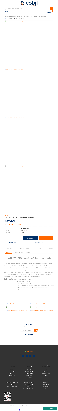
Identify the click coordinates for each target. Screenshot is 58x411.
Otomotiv (46, 369)
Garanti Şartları (29, 375)
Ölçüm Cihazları (46, 384)
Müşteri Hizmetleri (29, 380)
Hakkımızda (12, 371)
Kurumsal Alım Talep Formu (12, 382)
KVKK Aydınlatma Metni (12, 386)
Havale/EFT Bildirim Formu (29, 388)
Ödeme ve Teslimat (29, 371)
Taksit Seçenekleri (18, 252)
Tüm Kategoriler (46, 386)
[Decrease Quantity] (11, 238)
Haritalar (46, 380)
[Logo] (29, 3)
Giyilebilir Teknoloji (46, 373)
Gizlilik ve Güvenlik (29, 373)
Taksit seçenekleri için (40, 243)
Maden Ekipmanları (25, 228)
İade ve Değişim (29, 377)
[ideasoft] (21, 410)
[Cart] (52, 12)
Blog (46, 388)
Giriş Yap (6, 11)
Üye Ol (8, 12)
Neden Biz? (12, 373)
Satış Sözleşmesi (29, 369)
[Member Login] (10, 12)
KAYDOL (36, 330)
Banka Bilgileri (12, 375)
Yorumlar (28, 252)
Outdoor (46, 375)
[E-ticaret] (29, 410)
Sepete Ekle (30, 238)
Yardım (12, 384)
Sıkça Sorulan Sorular (29, 382)
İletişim (12, 388)
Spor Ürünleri (46, 371)
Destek (51, 408)
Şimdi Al (46, 238)
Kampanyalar (12, 377)
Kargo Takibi (29, 386)
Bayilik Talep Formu (12, 380)
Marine (46, 377)
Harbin (6, 215)
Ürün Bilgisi (8, 252)
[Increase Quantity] (15, 238)
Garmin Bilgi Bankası (29, 384)
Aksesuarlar (46, 382)
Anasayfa (12, 369)
